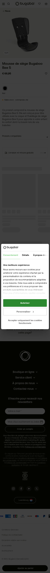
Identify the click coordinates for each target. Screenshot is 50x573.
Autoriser (25, 303)
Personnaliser (23, 311)
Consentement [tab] (10, 255)
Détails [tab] (25, 255)
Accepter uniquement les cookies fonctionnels (25, 321)
